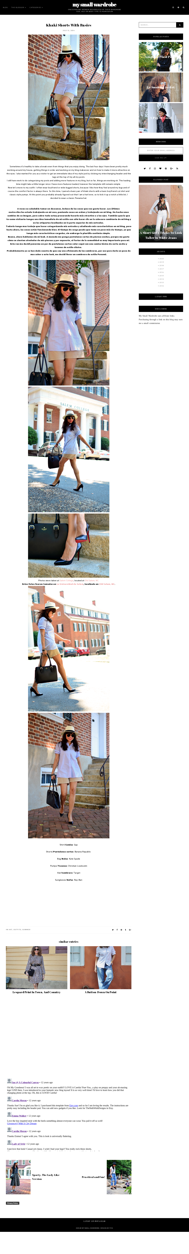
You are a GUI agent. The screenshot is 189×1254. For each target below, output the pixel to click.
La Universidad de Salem (70, 584)
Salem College (67, 580)
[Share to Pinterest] (121, 930)
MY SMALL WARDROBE (94, 4)
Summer (26, 929)
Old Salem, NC (107, 584)
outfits (17, 929)
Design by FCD (106, 1228)
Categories (35, 7)
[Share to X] (113, 930)
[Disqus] (68, 1037)
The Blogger (17, 7)
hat (10, 929)
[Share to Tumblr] (125, 930)
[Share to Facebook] (117, 930)
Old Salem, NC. (92, 580)
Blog (5, 7)
